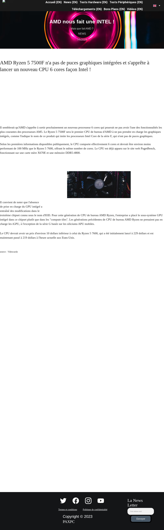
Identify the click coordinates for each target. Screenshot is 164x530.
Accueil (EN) (53, 2)
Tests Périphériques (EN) (126, 2)
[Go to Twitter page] (65, 500)
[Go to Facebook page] (77, 500)
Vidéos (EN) (135, 9)
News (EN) (71, 2)
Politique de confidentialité (95, 509)
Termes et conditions (67, 509)
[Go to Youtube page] (101, 500)
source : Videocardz (9, 252)
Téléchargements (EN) (87, 9)
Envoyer (140, 518)
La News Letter (135, 502)
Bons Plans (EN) (114, 9)
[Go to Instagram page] (90, 500)
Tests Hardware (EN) (94, 2)
